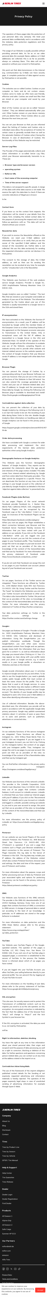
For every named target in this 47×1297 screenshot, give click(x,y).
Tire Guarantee (8, 1177)
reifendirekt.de (8, 1246)
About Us (6, 1121)
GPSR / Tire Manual (10, 1160)
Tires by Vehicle (8, 1156)
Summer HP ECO (9, 1234)
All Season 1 (7, 1216)
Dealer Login (7, 1194)
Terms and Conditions (10, 1279)
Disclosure (6, 1130)
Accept (40, 1290)
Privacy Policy (7, 1275)
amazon (5, 1255)
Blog (4, 1125)
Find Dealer (6, 1203)
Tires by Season (8, 1151)
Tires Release (7, 1182)
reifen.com (6, 1251)
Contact (5, 1134)
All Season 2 (7, 1225)
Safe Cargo (6, 1229)
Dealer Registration (10, 1199)
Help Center (7, 1173)
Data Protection (8, 1283)
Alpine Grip (6, 1220)
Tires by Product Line (10, 1147)
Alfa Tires (6, 1259)
